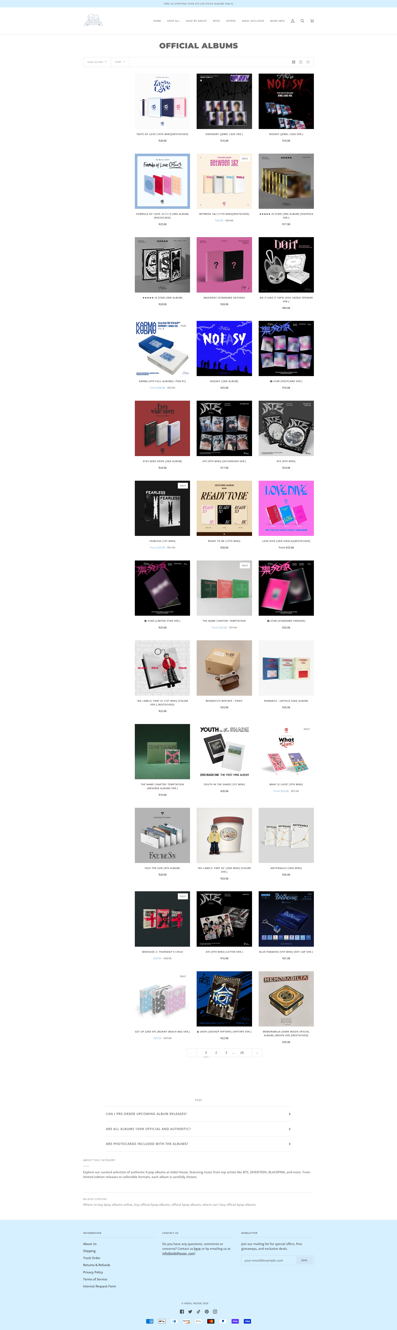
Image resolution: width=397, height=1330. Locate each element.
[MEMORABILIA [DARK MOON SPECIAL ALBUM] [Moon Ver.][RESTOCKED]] (286, 998)
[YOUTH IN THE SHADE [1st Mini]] (224, 751)
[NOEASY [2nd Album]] (224, 348)
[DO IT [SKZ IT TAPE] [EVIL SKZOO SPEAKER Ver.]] (286, 264)
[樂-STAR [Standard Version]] (286, 588)
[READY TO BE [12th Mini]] (224, 508)
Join (304, 1260)
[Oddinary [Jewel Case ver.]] (224, 101)
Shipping (89, 1251)
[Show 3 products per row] (301, 62)
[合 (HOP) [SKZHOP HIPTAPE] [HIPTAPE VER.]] (224, 998)
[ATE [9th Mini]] (286, 428)
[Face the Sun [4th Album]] (162, 835)
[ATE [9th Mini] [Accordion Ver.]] (224, 428)
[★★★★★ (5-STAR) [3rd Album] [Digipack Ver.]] (286, 181)
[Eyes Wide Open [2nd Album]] (162, 428)
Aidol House (193, 1303)
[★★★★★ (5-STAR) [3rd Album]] (162, 264)
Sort (118, 62)
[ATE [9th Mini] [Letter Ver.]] (224, 918)
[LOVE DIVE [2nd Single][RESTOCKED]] (286, 508)
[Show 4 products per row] (309, 62)
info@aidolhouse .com (178, 1253)
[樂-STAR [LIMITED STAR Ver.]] (162, 588)
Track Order (91, 1258)
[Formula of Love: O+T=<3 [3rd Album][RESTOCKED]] (162, 181)
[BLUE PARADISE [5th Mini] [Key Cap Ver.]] (286, 918)
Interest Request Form (99, 1286)
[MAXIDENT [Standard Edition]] (224, 264)
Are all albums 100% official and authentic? (148, 1129)
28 (242, 1052)
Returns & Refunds (96, 1265)
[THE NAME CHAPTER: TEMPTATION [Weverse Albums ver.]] (162, 751)
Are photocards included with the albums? (147, 1144)
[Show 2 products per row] (293, 62)
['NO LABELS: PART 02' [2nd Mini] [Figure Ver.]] (224, 835)
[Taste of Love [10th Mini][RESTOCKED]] (162, 101)
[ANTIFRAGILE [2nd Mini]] (286, 835)
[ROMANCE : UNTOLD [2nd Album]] (286, 667)
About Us (90, 1244)
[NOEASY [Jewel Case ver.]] (286, 101)
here (197, 1248)
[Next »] (257, 1052)
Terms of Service (95, 1279)
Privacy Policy (93, 1272)
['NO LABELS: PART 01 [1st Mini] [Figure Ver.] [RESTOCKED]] (162, 667)
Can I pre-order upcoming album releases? (146, 1114)
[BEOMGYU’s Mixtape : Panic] (224, 667)
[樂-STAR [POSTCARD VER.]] (286, 348)
